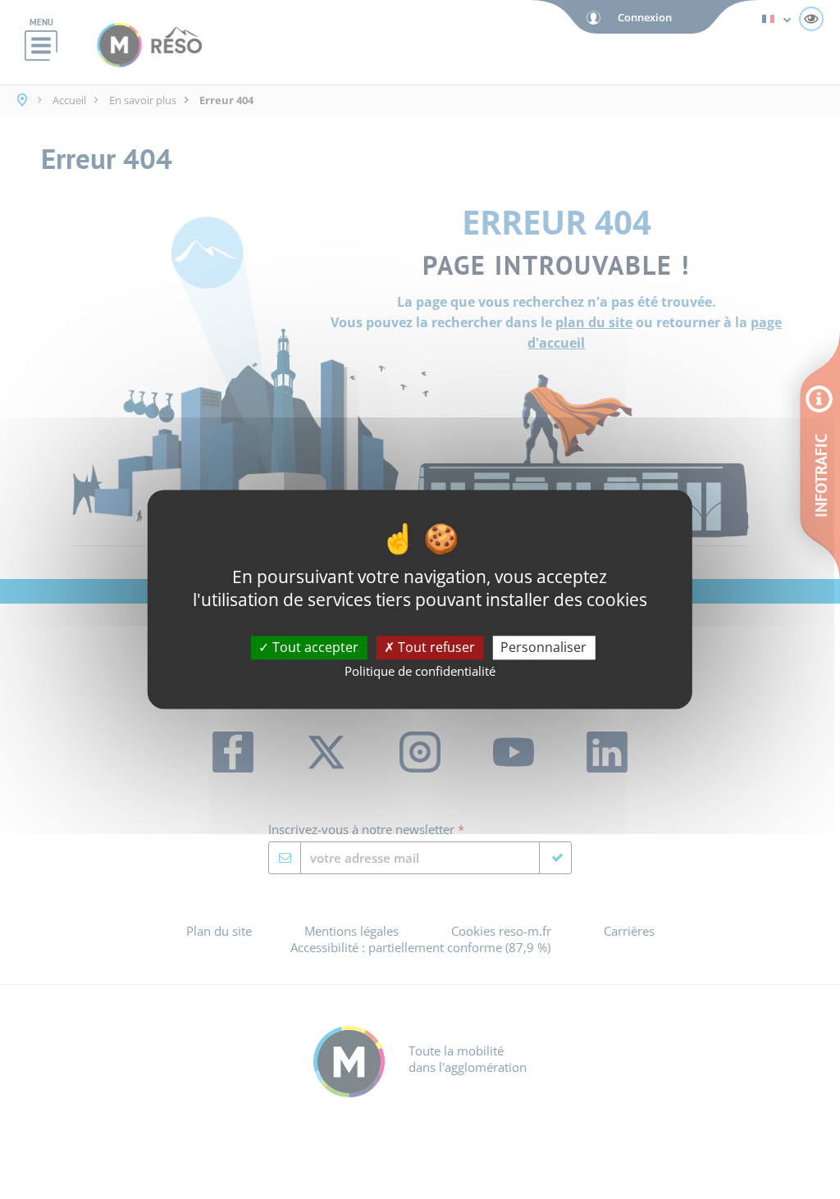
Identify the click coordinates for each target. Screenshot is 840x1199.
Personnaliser (543, 647)
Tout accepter (313, 647)
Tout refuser (435, 647)
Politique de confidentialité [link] (420, 671)
